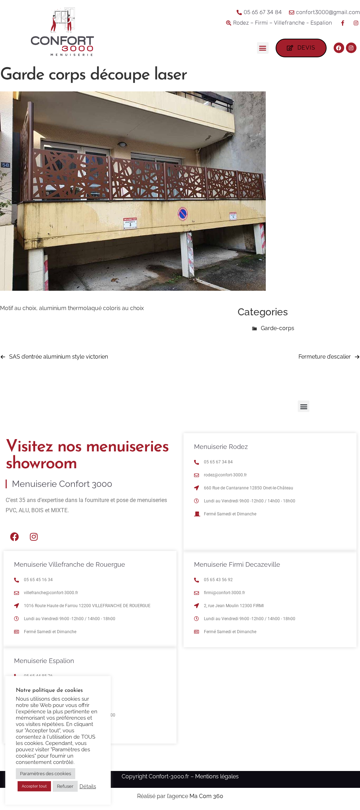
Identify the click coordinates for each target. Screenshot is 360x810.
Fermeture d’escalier (324, 356)
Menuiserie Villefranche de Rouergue (69, 564)
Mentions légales (217, 776)
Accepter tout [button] (34, 786)
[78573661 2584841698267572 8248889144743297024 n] (133, 288)
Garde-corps (277, 328)
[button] (263, 48)
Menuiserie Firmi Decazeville (237, 564)
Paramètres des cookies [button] (45, 773)
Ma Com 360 (206, 796)
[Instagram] (351, 48)
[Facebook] (339, 48)
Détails (87, 786)
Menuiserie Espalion (44, 660)
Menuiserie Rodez (221, 446)
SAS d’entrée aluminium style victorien (58, 356)
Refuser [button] (65, 786)
